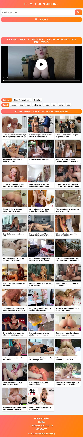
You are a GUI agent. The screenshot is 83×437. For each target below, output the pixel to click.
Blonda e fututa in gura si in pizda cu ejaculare (66, 235)
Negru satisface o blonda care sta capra (14, 284)
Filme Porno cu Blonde (22, 100)
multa (47, 105)
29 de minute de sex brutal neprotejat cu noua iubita (39, 210)
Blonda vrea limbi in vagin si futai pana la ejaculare (40, 309)
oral (54, 105)
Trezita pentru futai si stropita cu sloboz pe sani (40, 359)
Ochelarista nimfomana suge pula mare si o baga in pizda (13, 185)
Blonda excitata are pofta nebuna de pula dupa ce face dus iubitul (66, 161)
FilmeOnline (41, 4)
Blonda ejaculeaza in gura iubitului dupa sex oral (65, 359)
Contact (41, 429)
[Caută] (78, 12)
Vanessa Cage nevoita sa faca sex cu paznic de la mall (40, 136)
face (28, 105)
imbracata (37, 105)
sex (68, 105)
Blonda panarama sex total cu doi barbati (67, 284)
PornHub (37, 100)
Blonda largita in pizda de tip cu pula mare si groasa (13, 210)
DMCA (41, 422)
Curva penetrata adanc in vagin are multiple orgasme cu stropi (14, 136)
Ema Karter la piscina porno (39, 159)
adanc (14, 105)
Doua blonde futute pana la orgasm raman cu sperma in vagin (39, 260)
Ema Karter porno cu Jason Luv (13, 235)
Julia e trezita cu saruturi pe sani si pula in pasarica (13, 259)
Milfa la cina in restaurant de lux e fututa (13, 359)
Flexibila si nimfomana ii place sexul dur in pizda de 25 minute (67, 259)
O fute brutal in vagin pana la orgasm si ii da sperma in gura (67, 185)
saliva (61, 105)
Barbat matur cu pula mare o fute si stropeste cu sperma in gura (14, 310)
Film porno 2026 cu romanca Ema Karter (40, 408)
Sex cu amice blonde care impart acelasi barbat (12, 383)
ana (21, 105)
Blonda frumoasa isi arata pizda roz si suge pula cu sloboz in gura (39, 335)
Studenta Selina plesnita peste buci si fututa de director (14, 408)
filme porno (41, 418)
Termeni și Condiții (41, 425)
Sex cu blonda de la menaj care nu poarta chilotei (67, 136)
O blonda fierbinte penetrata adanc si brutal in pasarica (13, 334)
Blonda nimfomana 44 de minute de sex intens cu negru (40, 235)
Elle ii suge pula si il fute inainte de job (38, 383)
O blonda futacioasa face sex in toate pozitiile (41, 284)
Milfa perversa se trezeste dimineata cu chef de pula (39, 185)
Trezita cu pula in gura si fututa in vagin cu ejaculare (67, 309)
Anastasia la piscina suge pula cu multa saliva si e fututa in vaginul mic (67, 384)
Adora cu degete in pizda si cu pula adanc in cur (67, 210)
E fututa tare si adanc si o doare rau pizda (12, 160)
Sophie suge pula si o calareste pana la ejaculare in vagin (67, 334)
